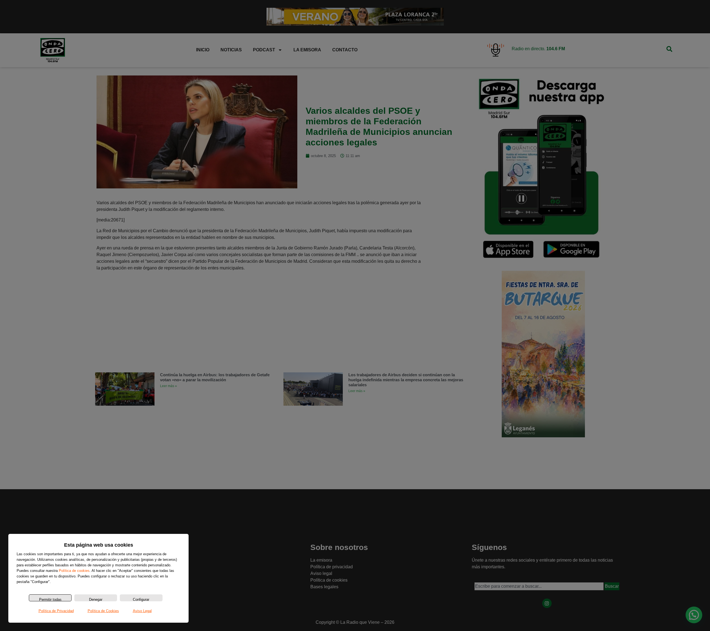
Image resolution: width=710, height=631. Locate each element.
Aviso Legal (142, 611)
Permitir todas (50, 599)
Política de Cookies (103, 611)
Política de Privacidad (56, 611)
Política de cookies (74, 571)
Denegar (95, 599)
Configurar (141, 599)
